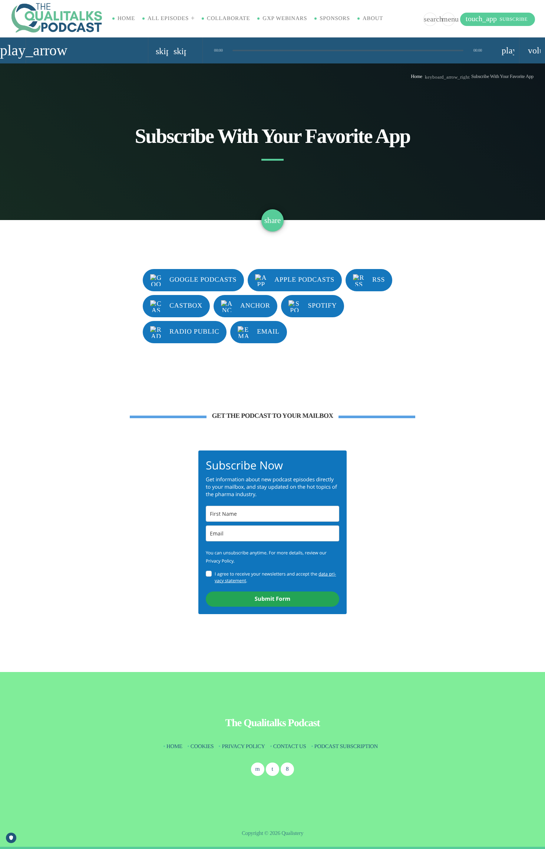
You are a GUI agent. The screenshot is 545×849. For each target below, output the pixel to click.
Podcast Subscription (346, 747)
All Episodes (168, 19)
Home (126, 19)
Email (268, 331)
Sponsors (335, 19)
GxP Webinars (284, 19)
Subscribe (497, 19)
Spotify (322, 305)
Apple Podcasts (304, 279)
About (373, 19)
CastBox (185, 305)
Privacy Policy (243, 747)
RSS (378, 279)
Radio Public (194, 331)
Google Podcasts (203, 279)
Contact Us (289, 747)
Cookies (202, 747)
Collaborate (228, 19)
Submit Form (272, 599)
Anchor (255, 305)
